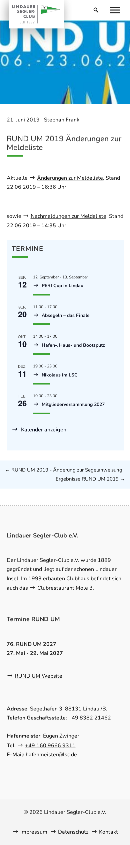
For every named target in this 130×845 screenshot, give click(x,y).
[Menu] (115, 10)
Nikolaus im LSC (59, 375)
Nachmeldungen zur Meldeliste (68, 216)
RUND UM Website (38, 676)
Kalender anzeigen (43, 429)
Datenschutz (73, 832)
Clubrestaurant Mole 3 (65, 588)
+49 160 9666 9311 (50, 745)
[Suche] (96, 10)
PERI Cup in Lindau (61, 285)
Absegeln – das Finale (65, 315)
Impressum (34, 832)
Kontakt (108, 832)
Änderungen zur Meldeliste (70, 178)
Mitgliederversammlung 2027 (72, 404)
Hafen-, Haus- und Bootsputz (72, 345)
